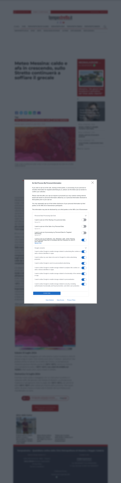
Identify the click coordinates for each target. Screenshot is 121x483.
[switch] (83, 220)
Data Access (60, 300)
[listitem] (60, 216)
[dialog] (60, 242)
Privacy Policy (71, 300)
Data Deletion (50, 300)
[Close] (93, 183)
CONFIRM (46, 293)
